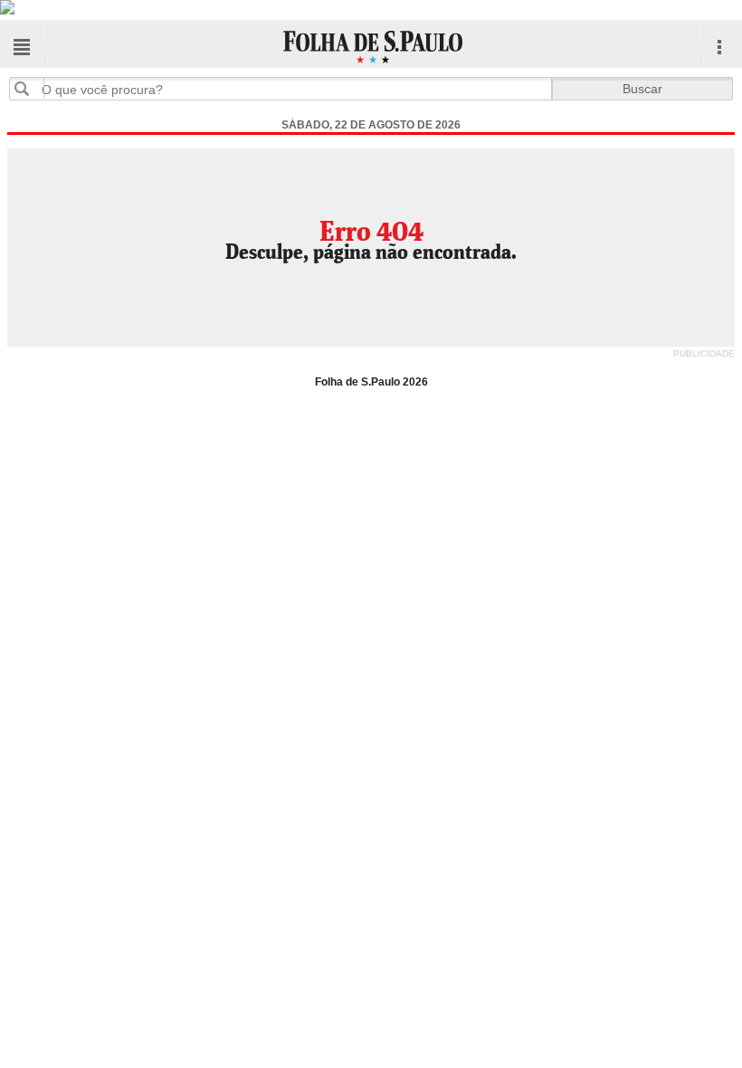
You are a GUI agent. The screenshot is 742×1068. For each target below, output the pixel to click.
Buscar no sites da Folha (29, 88)
